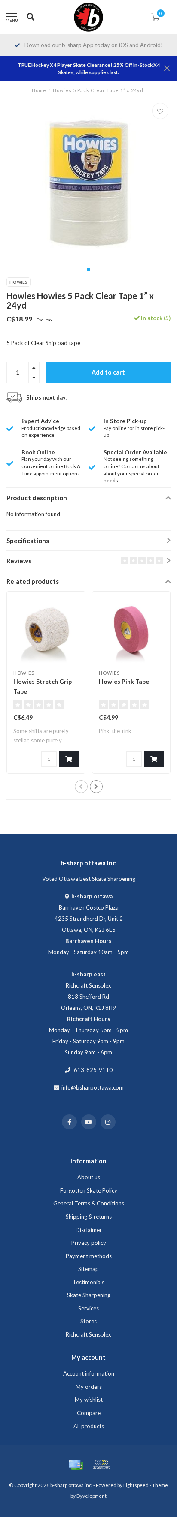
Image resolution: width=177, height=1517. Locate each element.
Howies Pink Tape (124, 681)
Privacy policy (88, 1242)
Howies (18, 282)
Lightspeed (136, 1485)
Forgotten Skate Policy (88, 1190)
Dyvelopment (91, 1496)
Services (88, 1308)
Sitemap (88, 1268)
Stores (88, 1321)
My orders (89, 1386)
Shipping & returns (89, 1216)
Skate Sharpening (88, 1295)
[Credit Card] (75, 1464)
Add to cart (108, 372)
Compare (89, 1412)
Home (39, 90)
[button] (88, 269)
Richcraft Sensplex (88, 1334)
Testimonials (88, 1282)
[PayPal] (101, 1464)
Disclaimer (89, 1229)
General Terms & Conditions (88, 1203)
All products (88, 1426)
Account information (88, 1373)
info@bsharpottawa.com (92, 1087)
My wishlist (89, 1399)
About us (88, 1177)
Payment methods (89, 1256)
